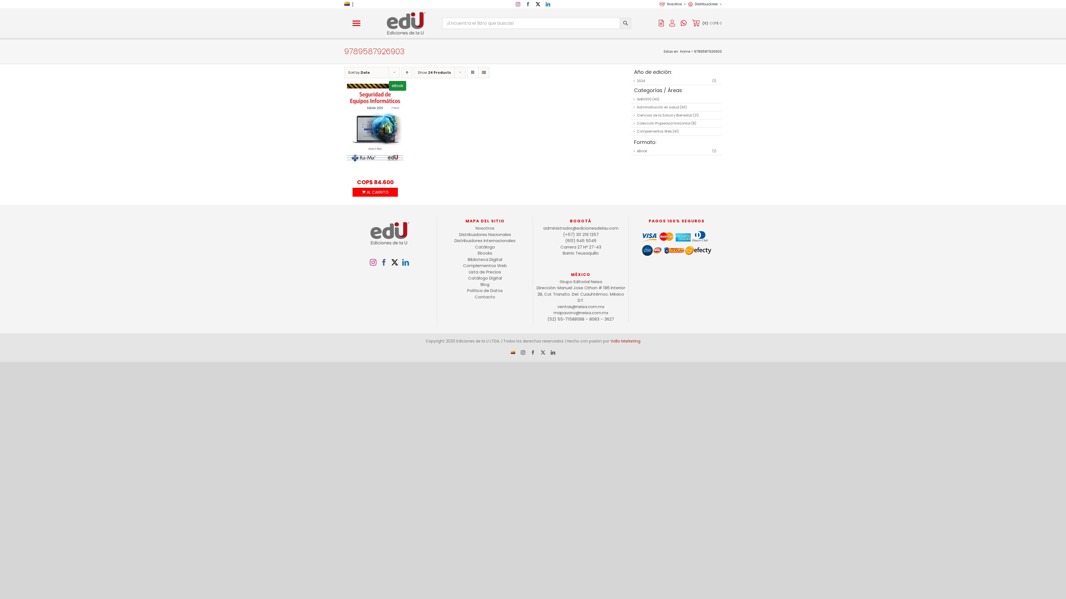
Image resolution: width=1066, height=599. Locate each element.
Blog (485, 284)
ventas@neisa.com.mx (580, 306)
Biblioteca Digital (485, 259)
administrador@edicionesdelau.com (581, 228)
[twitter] (538, 4)
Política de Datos (485, 290)
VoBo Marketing (625, 341)
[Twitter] (394, 262)
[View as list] (483, 72)
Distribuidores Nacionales (485, 234)
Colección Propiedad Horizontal (663, 123)
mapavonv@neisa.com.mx (581, 313)
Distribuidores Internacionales (485, 240)
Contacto (485, 297)
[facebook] (528, 4)
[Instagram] (373, 262)
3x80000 (644, 99)
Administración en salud (658, 107)
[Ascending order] (406, 72)
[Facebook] (384, 262)
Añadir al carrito (375, 192)
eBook (642, 151)
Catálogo (485, 247)
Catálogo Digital (485, 278)
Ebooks (485, 253)
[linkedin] (548, 4)
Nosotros (485, 228)
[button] (356, 23)
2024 (641, 80)
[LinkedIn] (405, 262)
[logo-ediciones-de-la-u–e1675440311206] (405, 13)
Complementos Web (654, 131)
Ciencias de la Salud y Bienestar (664, 115)
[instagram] (518, 4)
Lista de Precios (485, 272)
